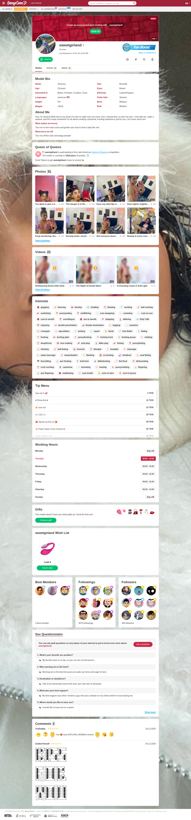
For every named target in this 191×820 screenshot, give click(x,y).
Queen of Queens (100, 152)
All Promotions (48, 9)
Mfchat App (77, 9)
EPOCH (46, 811)
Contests (62, 9)
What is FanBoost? (147, 53)
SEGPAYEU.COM (58, 811)
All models (7, 9)
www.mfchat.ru (30, 811)
